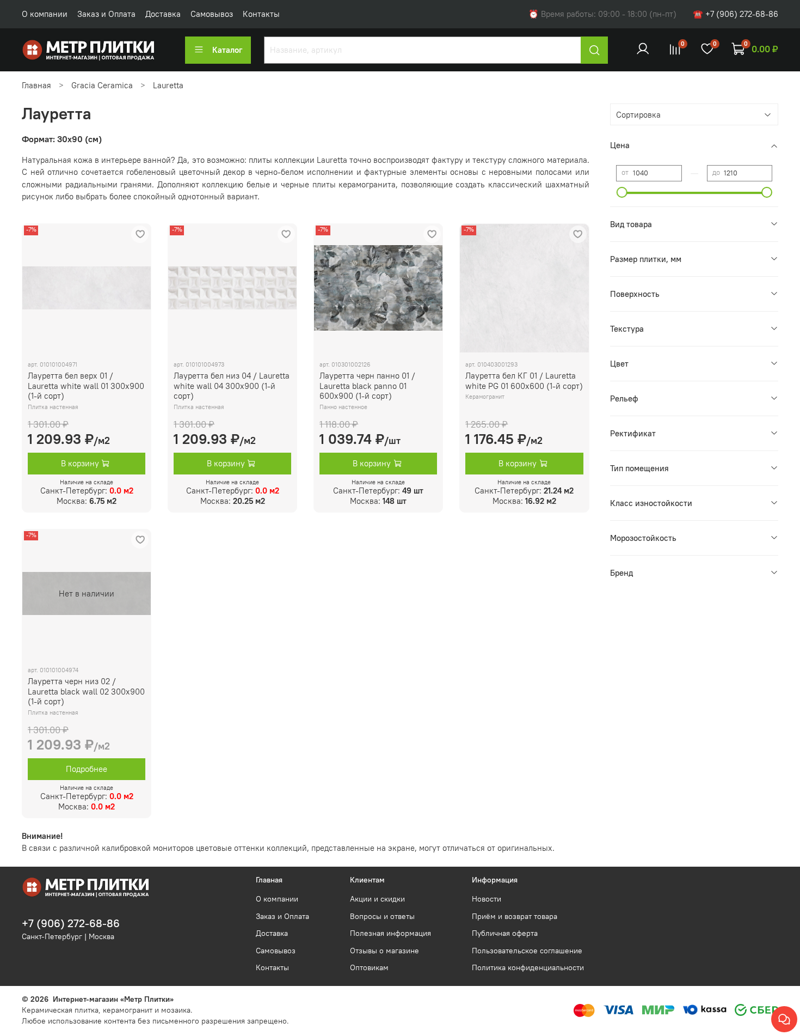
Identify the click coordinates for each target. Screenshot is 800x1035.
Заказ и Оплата (106, 14)
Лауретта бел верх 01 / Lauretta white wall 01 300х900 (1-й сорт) (86, 385)
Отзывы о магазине (384, 950)
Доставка (163, 14)
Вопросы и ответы (382, 916)
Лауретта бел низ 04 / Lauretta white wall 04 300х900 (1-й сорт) (232, 385)
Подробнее (86, 769)
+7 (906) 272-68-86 (71, 923)
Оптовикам (369, 967)
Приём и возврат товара (514, 916)
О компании (44, 14)
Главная (36, 85)
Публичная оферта (505, 933)
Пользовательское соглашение (527, 950)
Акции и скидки (377, 899)
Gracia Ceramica (102, 85)
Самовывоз (211, 14)
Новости (486, 899)
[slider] (622, 192)
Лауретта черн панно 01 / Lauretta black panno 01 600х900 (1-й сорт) (367, 385)
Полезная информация (390, 933)
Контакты (261, 14)
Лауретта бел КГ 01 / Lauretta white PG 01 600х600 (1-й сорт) (524, 380)
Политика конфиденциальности (528, 967)
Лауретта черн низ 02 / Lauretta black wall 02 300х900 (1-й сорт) (86, 691)
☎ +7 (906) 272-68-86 (735, 14)
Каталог (227, 50)
